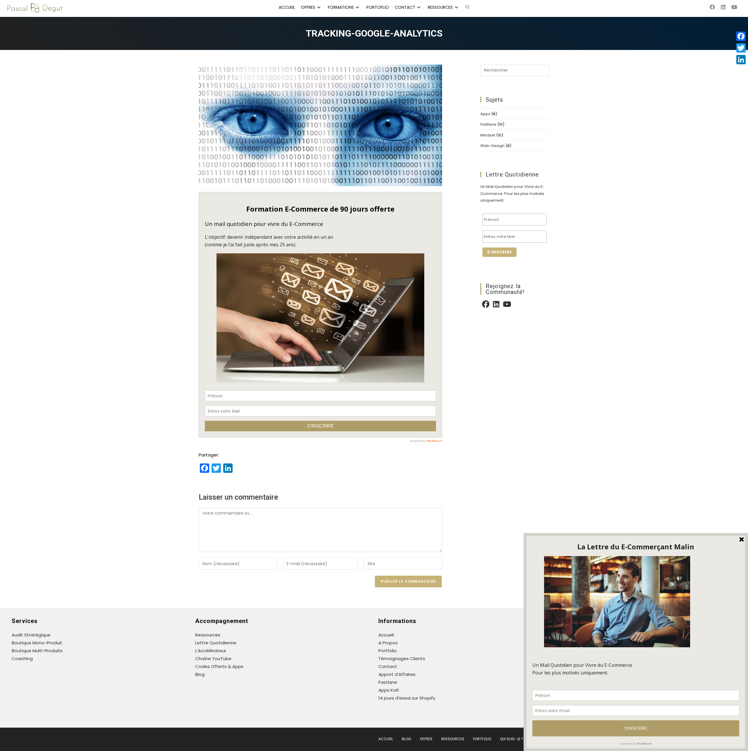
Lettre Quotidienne (215, 643)
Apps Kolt (388, 690)
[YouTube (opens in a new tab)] (737, 7)
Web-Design (492, 145)
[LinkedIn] (496, 305)
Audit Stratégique (31, 635)
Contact (387, 666)
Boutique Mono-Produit (37, 643)
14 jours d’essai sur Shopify (406, 698)
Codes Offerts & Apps (219, 666)
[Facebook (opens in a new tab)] (715, 7)
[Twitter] (741, 48)
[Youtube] (507, 305)
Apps (485, 114)
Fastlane (488, 124)
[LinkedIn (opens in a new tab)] (726, 7)
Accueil (386, 635)
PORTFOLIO (482, 738)
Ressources (207, 635)
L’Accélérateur (210, 651)
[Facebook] (485, 305)
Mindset (487, 135)
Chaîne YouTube (213, 658)
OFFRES (426, 738)
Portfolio (387, 651)
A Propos (388, 643)
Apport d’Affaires (396, 674)
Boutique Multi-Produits (37, 651)
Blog (200, 674)
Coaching (22, 658)
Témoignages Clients (401, 658)
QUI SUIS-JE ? (511, 738)
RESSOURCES (452, 738)
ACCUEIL (385, 738)
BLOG (406, 738)
